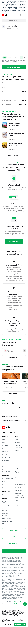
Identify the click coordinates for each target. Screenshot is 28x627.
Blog (16, 459)
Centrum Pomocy (7, 518)
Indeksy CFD (5, 451)
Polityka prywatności (18, 501)
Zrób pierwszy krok (14, 241)
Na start (17, 469)
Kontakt (17, 450)
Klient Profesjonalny (6, 466)
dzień (4, 57)
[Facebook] (7, 432)
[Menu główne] (25, 15)
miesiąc (14, 57)
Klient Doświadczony (6, 470)
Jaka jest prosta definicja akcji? (11, 407)
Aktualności (18, 508)
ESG (16, 478)
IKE (3, 484)
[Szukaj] (21, 15)
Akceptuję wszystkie (20, 624)
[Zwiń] (14, 13)
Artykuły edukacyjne (5, 502)
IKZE (3, 487)
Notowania (18, 475)
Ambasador (18, 442)
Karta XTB (5, 494)
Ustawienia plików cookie (18, 602)
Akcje (3, 439)
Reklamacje (18, 511)
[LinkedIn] (14, 432)
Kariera (17, 456)
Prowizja (4, 92)
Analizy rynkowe (6, 506)
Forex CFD (5, 454)
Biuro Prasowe (19, 453)
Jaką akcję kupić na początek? (11, 420)
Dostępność (18, 487)
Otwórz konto (14, 551)
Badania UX (18, 462)
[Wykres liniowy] (21, 57)
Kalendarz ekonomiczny (6, 514)
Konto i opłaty (6, 457)
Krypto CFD (5, 448)
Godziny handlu (6, 104)
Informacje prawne (20, 484)
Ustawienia (8, 624)
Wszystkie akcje (13, 357)
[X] (11, 432)
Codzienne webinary (5, 509)
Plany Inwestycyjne (7, 478)
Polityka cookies (19, 505)
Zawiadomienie (19, 490)
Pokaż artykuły (13, 393)
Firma (16, 439)
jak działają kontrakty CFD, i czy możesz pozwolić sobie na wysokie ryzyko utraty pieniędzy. (14, 11)
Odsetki (4, 481)
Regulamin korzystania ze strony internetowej (20, 495)
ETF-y (3, 442)
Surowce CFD (6, 445)
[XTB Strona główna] (4, 15)
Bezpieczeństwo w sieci (7, 522)
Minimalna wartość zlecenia (9, 100)
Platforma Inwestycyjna (18, 446)
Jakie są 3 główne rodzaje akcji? (11, 416)
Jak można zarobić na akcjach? (11, 412)
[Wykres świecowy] (24, 57)
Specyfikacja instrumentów (6, 461)
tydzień (9, 57)
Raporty (17, 472)
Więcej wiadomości (13, 155)
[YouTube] (3, 432)
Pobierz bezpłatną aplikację (14, 67)
